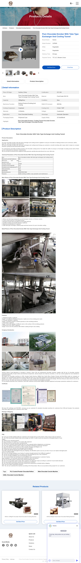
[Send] (77, 560)
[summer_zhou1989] (15, 545)
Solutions (31, 543)
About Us (31, 536)
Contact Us (32, 549)
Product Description (37, 81)
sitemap (12, 559)
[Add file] (50, 560)
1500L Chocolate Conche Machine (13, 475)
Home (5, 28)
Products (11, 28)
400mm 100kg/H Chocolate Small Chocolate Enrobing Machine (20, 516)
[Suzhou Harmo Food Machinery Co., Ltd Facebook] (3, 545)
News (30, 546)
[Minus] (77, 526)
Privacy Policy (5, 559)
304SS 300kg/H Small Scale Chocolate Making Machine (61, 516)
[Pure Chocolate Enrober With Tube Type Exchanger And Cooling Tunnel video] (21, 49)
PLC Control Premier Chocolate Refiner (22, 471)
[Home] (10, 537)
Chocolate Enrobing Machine (23, 28)
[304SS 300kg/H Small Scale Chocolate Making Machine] (60, 503)
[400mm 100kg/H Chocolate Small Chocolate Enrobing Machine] (20, 503)
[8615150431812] (7, 545)
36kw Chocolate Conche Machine (48, 471)
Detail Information (13, 81)
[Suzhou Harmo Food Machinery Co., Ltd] (10, 3)
